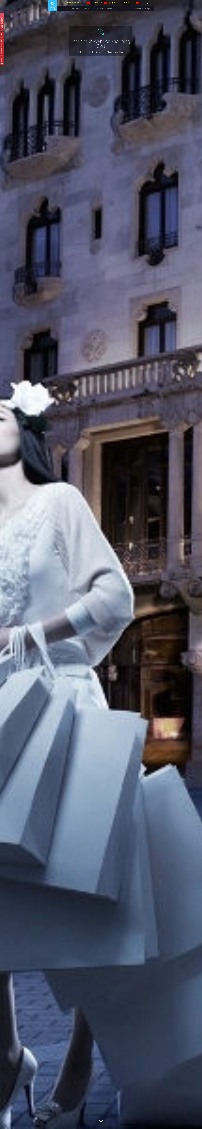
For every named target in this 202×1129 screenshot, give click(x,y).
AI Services (102, 3)
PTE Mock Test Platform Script (79, 3)
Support (87, 9)
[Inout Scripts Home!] (52, 11)
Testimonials (99, 9)
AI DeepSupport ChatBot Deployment (126, 3)
